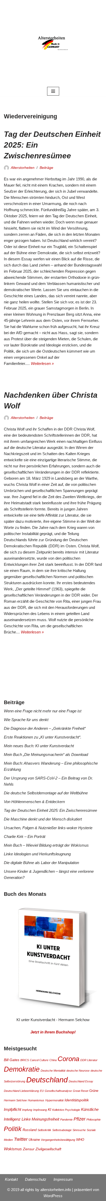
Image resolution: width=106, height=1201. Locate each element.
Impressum (63, 1179)
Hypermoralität (54, 1100)
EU (42, 1090)
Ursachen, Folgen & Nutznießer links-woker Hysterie (48, 828)
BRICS (24, 1060)
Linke (26, 1119)
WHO (80, 1140)
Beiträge (46, 168)
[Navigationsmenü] (53, 91)
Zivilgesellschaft (48, 1149)
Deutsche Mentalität (53, 1070)
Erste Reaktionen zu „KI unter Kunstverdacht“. (42, 737)
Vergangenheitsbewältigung (58, 1139)
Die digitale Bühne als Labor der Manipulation (41, 862)
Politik (13, 1128)
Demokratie (22, 1069)
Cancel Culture (39, 1060)
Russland (30, 1130)
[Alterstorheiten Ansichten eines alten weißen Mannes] (53, 43)
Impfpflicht (12, 1109)
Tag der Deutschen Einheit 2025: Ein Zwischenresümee (50, 810)
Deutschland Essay (81, 1081)
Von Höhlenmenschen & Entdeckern (34, 801)
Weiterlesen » (42, 363)
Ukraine (34, 1140)
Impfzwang (40, 1109)
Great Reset (80, 1090)
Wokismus (13, 1149)
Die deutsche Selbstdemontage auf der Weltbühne (46, 793)
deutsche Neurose (78, 1070)
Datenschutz (35, 1179)
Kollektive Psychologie (66, 1109)
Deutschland (47, 1079)
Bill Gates (11, 1060)
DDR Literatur (89, 1060)
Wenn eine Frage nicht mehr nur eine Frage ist (42, 711)
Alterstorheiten (22, 168)
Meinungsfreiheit (45, 1119)
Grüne (93, 1091)
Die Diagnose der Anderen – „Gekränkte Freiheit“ (45, 728)
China (53, 1060)
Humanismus (36, 1100)
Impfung (27, 1109)
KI (49, 1109)
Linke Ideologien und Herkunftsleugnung (37, 854)
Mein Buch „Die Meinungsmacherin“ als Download (46, 754)
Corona (68, 1059)
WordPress (53, 1196)
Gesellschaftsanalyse (58, 1090)
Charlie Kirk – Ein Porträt (24, 836)
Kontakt (11, 1179)
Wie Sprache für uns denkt (26, 719)
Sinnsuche (79, 1130)
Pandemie (66, 1119)
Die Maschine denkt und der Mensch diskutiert (43, 819)
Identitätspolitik (77, 1100)
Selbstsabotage (62, 1130)
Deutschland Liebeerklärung (21, 1090)
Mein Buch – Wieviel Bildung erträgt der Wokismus (46, 845)
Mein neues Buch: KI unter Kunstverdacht (39, 746)
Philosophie (93, 1119)
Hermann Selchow (15, 1100)
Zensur (28, 1149)
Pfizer (79, 1119)
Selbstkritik (44, 1130)
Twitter (21, 1139)
